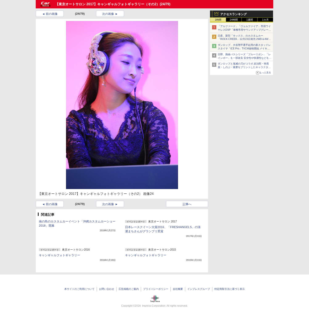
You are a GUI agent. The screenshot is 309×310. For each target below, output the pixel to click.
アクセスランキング (233, 14)
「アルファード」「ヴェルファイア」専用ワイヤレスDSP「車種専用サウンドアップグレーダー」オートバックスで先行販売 (244, 30)
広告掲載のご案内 (129, 289)
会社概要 (178, 289)
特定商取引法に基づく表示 (229, 289)
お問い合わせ (106, 289)
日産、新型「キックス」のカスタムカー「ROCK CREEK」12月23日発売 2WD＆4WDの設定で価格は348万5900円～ (244, 39)
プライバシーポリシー (155, 289)
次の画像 (108, 14)
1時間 (218, 19)
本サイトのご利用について (79, 289)
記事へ (187, 204)
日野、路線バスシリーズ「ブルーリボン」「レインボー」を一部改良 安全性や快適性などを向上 (244, 58)
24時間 (234, 19)
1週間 (249, 19)
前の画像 (52, 14)
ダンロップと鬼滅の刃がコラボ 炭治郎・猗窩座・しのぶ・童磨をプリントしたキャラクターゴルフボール (244, 67)
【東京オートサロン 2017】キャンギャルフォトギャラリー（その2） (107, 4)
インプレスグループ (198, 289)
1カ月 (265, 19)
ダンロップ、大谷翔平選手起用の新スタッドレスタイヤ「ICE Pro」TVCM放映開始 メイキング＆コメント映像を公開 (244, 48)
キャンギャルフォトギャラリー (59, 255)
